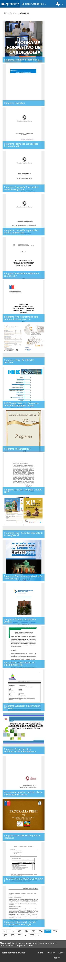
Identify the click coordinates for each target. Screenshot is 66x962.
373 (19, 931)
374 (26, 931)
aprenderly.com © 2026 (13, 952)
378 (55, 931)
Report (56, 957)
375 (33, 931)
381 (19, 935)
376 (40, 931)
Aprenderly (12, 4)
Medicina (24, 13)
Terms (40, 952)
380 (12, 935)
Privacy (50, 952)
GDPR (61, 952)
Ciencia (13, 13)
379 (5, 935)
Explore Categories (33, 3)
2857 (32, 935)
